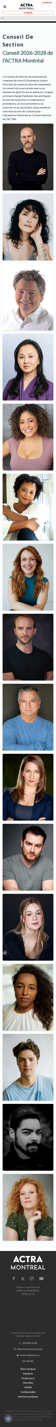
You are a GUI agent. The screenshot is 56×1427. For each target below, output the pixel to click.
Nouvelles (28, 1382)
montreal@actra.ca (29, 1355)
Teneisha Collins (16, 461)
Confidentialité (28, 1392)
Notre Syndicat (28, 1369)
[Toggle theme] (8, 1419)
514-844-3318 (29, 1343)
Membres (28, 1373)
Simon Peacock (15, 181)
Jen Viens (11, 251)
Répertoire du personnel (29, 1349)
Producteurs (28, 1378)
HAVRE (30, 1361)
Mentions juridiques (28, 1396)
